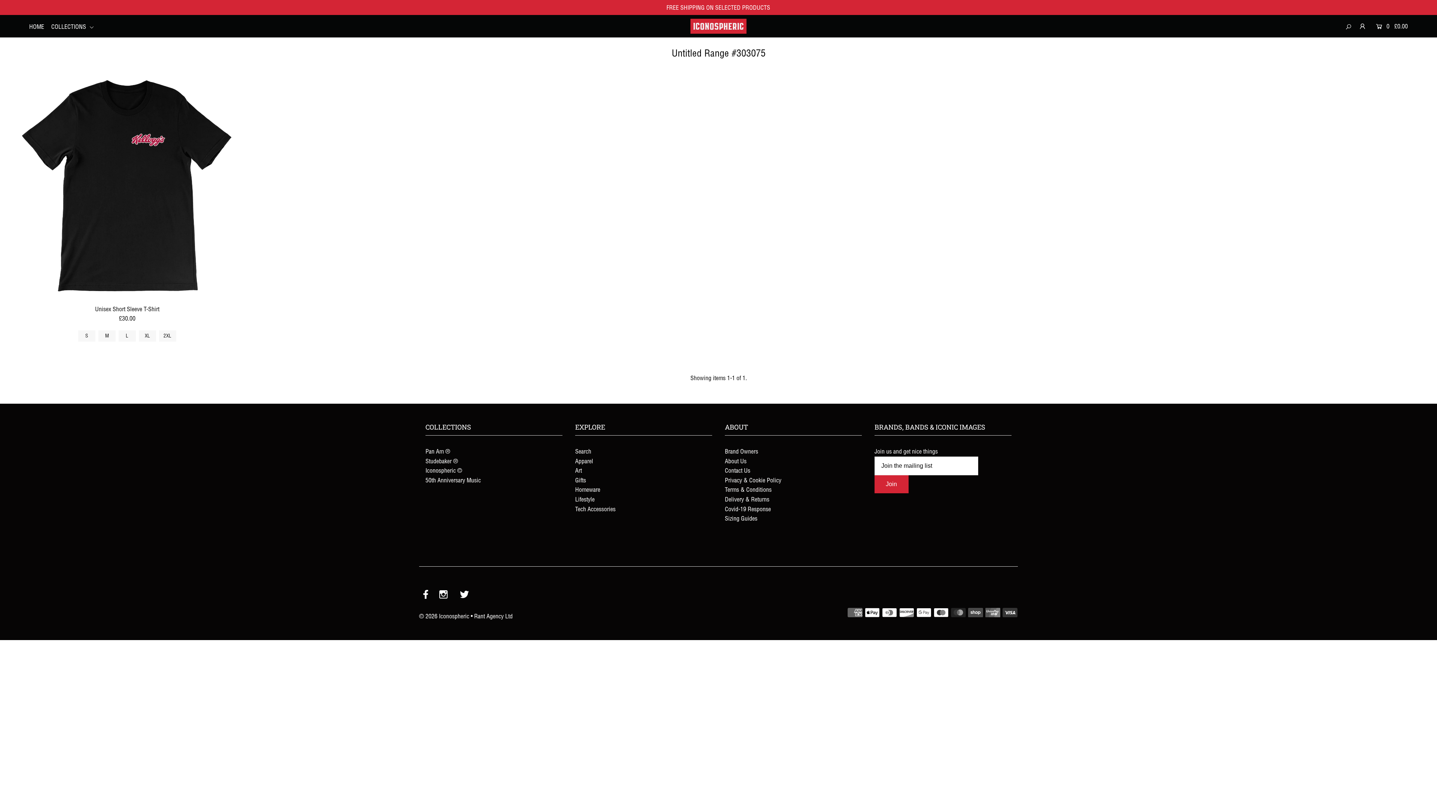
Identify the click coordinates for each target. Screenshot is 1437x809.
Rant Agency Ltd (493, 616)
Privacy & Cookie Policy (753, 480)
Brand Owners (741, 451)
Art (578, 470)
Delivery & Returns (747, 499)
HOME (36, 26)
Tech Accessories (595, 509)
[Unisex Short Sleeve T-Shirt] (127, 187)
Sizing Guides (741, 518)
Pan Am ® (437, 451)
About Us (736, 461)
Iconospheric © (443, 470)
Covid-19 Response (748, 509)
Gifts (580, 480)
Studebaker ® (441, 461)
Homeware (587, 489)
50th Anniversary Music (453, 480)
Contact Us (737, 470)
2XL (167, 336)
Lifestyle (585, 499)
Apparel (584, 461)
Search (583, 451)
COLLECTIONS (69, 26)
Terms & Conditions (748, 489)
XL (147, 336)
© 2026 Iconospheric (444, 616)
